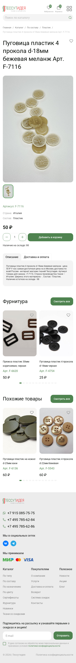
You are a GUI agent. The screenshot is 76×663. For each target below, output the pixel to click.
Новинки (8, 608)
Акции (63, 581)
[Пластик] (20, 333)
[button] (70, 17)
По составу (9, 581)
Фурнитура (9, 603)
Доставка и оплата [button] (36, 257)
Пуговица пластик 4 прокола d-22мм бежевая (56, 461)
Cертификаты (11, 597)
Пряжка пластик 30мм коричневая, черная (16, 363)
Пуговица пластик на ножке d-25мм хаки (19, 461)
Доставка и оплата (42, 586)
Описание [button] (11, 257)
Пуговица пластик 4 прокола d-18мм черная (56, 363)
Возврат (36, 592)
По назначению (12, 586)
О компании (38, 575)
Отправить (63, 635)
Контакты (37, 603)
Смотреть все (62, 301)
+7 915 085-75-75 (21, 513)
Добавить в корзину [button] (50, 237)
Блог (62, 586)
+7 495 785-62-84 (21, 520)
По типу (7, 575)
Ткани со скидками (14, 614)
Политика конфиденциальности (54, 654)
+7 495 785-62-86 (21, 526)
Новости (64, 575)
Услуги (35, 581)
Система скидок (40, 597)
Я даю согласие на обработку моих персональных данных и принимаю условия (38, 644)
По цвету (8, 592)
